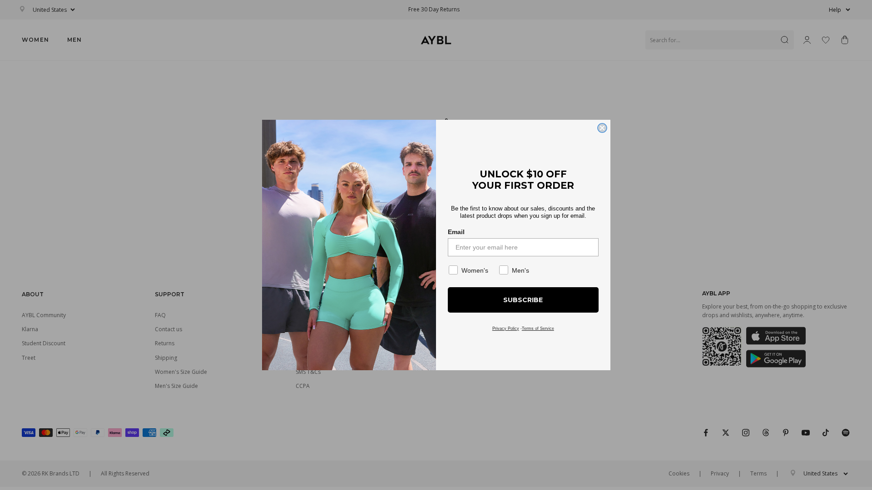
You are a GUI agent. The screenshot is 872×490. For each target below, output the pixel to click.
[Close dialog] (602, 127)
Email (456, 231)
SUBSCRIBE (523, 300)
